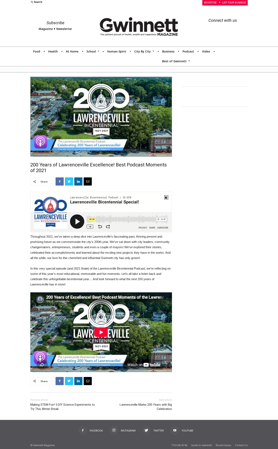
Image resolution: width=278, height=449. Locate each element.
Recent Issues (223, 445)
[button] (82, 2)
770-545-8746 (179, 445)
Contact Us (241, 445)
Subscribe (55, 22)
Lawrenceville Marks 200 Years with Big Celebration (146, 407)
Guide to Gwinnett (201, 445)
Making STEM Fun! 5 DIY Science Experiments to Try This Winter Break (62, 407)
